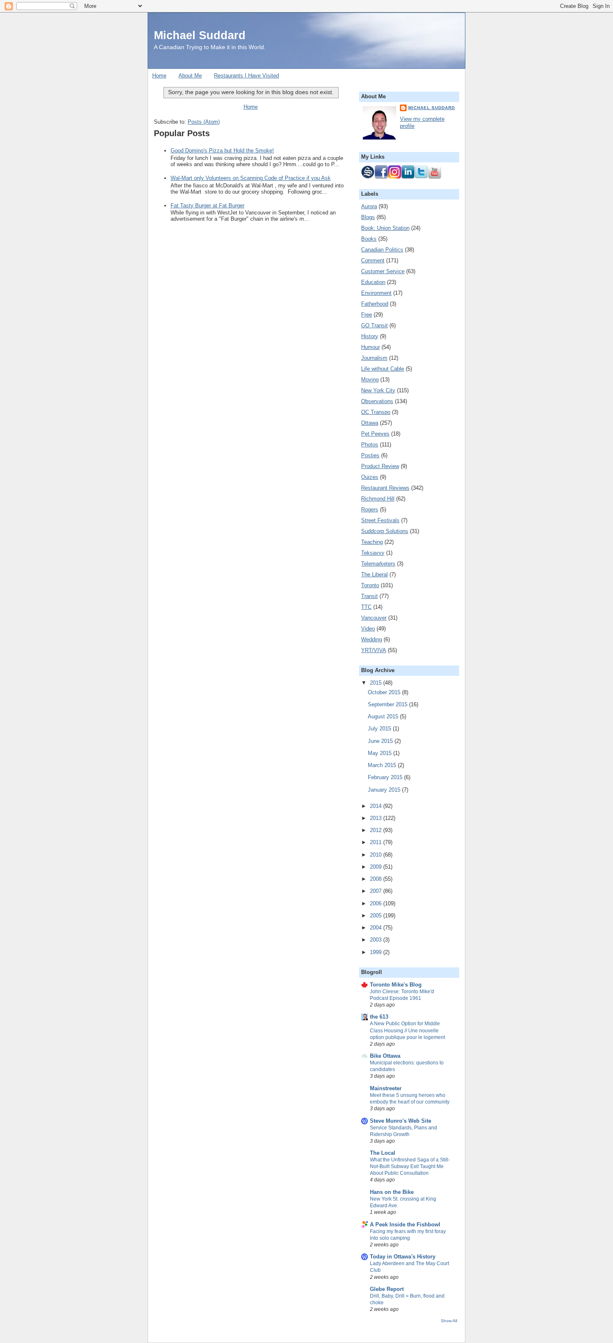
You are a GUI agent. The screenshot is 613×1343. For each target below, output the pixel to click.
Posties (370, 455)
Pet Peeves (375, 434)
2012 (376, 830)
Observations (377, 401)
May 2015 (380, 753)
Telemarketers (378, 564)
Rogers (369, 509)
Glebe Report (387, 1289)
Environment (376, 293)
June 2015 (381, 741)
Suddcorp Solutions (384, 531)
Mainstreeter (386, 1088)
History (369, 336)
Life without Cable (382, 369)
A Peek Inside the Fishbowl (405, 1224)
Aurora (369, 206)
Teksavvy (372, 553)
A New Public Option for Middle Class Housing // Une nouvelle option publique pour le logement (407, 1030)
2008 (376, 879)
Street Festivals (380, 520)
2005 (376, 915)
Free (366, 314)
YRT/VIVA (373, 650)
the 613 (379, 1017)
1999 (376, 952)
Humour (370, 347)
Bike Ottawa (385, 1056)
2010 (376, 855)
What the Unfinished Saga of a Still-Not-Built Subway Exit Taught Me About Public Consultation (410, 1166)
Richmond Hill (377, 499)
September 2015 (388, 704)
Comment (372, 260)
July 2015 (380, 728)
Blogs (368, 217)
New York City (378, 390)
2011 (376, 842)
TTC (366, 607)
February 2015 (386, 777)
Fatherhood (374, 304)
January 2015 (385, 790)
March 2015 (383, 765)
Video (368, 628)
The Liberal (374, 574)
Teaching (372, 542)
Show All (449, 1320)
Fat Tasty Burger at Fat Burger (207, 205)
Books (369, 239)
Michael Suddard (200, 35)
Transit (369, 596)
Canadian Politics (382, 250)
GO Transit (374, 325)
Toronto (370, 585)
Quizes (369, 477)
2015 (376, 683)
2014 (376, 806)
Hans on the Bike (392, 1192)
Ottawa (369, 423)
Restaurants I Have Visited (246, 75)
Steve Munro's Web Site (400, 1121)
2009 (376, 867)
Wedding (371, 639)
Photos (369, 444)
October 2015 (385, 692)
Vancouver (374, 618)
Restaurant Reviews (385, 488)
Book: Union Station (385, 228)
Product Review (380, 466)
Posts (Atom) (204, 122)
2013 (376, 818)
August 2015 (384, 716)
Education (373, 282)
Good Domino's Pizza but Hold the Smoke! (222, 150)
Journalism (374, 358)
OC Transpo (375, 412)
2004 (376, 927)
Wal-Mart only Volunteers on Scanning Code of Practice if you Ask (251, 178)
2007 (376, 891)
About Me (190, 75)
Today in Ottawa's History (402, 1256)
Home (159, 75)
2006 (376, 903)
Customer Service (382, 271)
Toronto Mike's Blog (396, 985)
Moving (370, 379)
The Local (382, 1153)
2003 (376, 940)
